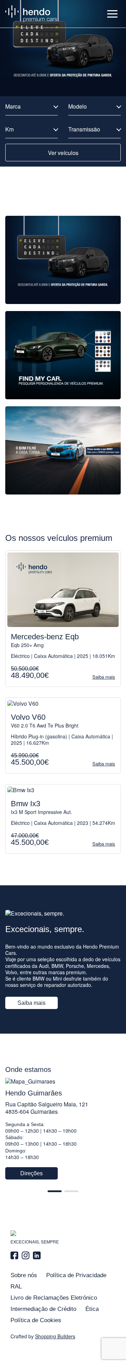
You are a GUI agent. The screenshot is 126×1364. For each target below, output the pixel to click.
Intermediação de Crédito (43, 1309)
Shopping (55, 1336)
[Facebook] (15, 1255)
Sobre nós (23, 1275)
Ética (92, 1309)
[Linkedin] (36, 1255)
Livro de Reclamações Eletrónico (53, 1297)
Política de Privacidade (76, 1275)
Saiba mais (32, 1003)
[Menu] (112, 13)
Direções (31, 1173)
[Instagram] (25, 1255)
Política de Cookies (35, 1320)
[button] (55, 1191)
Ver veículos (63, 153)
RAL (16, 1286)
